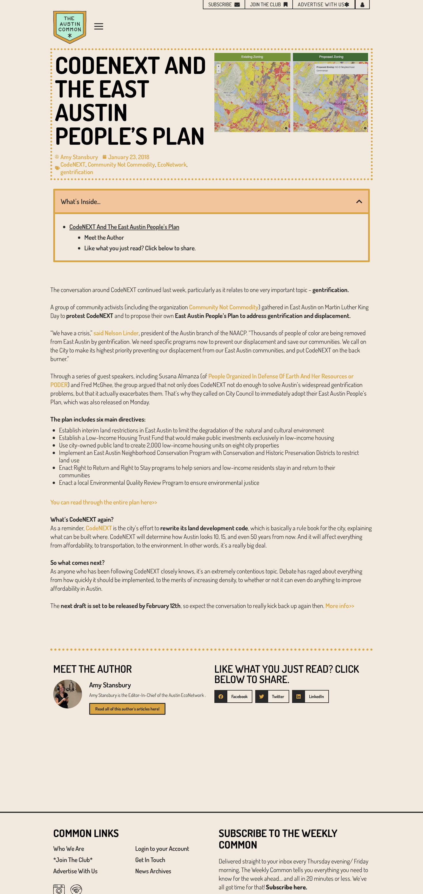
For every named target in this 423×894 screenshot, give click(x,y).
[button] (359, 201)
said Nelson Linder (116, 333)
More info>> (339, 605)
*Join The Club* (73, 859)
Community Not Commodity (121, 164)
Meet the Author (104, 237)
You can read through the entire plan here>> (103, 502)
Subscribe (220, 4)
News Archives (153, 871)
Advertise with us (321, 4)
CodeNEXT (72, 164)
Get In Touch (150, 859)
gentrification (76, 172)
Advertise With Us (75, 871)
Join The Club (265, 4)
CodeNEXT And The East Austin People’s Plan (124, 226)
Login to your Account (162, 848)
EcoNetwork (171, 164)
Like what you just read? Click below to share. (140, 247)
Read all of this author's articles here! (127, 709)
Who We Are (68, 848)
